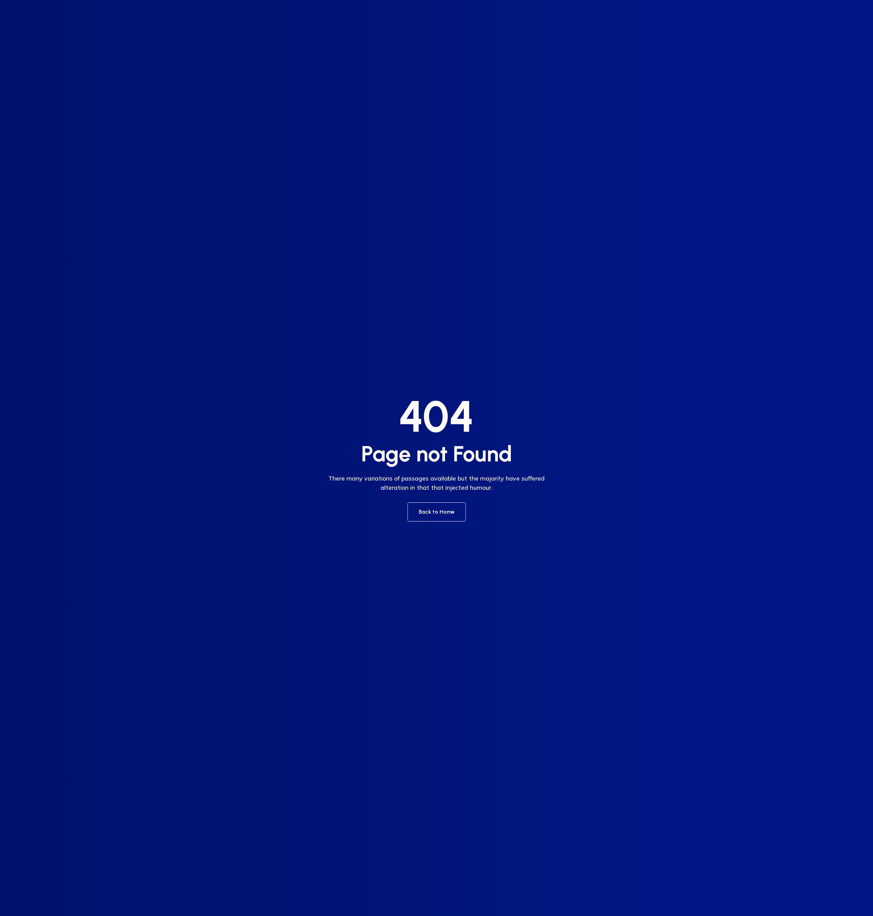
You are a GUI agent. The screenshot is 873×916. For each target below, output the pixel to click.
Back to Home (437, 512)
